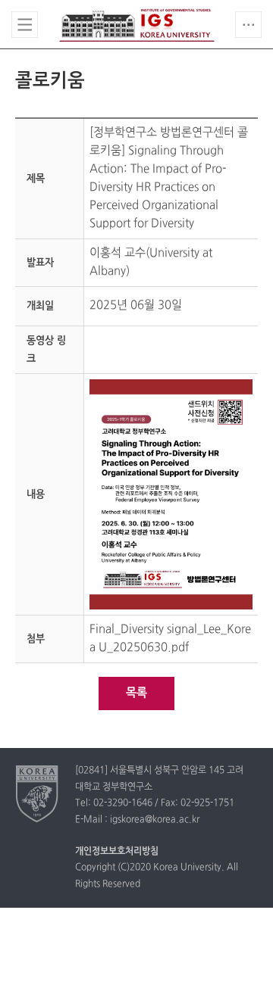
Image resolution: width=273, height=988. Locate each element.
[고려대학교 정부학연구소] (37, 793)
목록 (136, 693)
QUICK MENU (248, 24)
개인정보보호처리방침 (116, 851)
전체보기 (24, 24)
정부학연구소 (137, 25)
